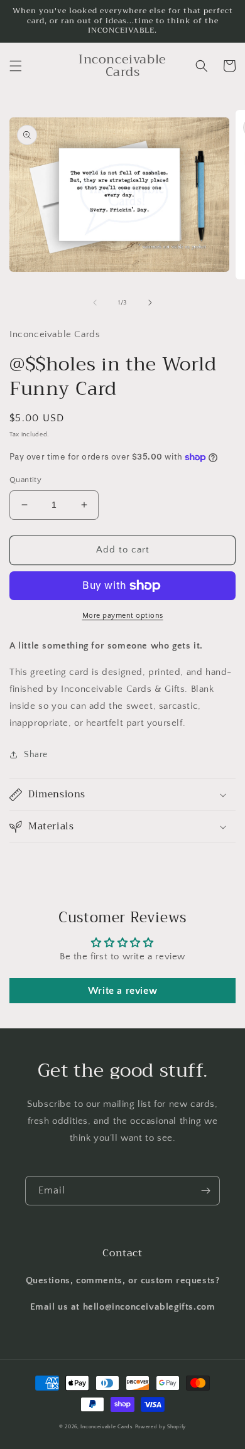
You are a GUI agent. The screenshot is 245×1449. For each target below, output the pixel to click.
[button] (16, 66)
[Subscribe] (205, 1190)
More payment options (122, 615)
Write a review (122, 990)
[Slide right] (150, 302)
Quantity (25, 479)
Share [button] (36, 755)
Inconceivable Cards (106, 1427)
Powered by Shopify (161, 1427)
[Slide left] (95, 302)
